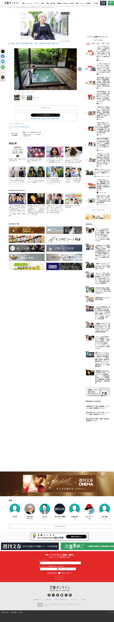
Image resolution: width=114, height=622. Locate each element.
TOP (10, 7)
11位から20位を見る (98, 210)
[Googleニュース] (61, 595)
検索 (97, 3)
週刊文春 (52, 3)
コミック (82, 3)
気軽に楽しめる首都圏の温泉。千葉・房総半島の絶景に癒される (35, 43)
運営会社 (84, 599)
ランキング (29, 3)
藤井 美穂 (100, 190)
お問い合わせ (48, 599)
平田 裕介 (100, 88)
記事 (18, 7)
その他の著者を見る (60, 526)
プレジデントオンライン (103, 204)
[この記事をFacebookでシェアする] (2, 56)
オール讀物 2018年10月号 (18, 123)
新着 (23, 3)
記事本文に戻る (45, 107)
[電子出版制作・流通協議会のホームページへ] (40, 605)
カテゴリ (36, 3)
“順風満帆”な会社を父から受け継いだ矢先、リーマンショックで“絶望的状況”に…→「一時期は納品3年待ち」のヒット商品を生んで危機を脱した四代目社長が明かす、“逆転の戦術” (36, 210)
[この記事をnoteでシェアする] (2, 73)
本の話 (20, 612)
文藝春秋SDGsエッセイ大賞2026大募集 (72, 207)
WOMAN (65, 3)
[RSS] (70, 595)
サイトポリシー (74, 599)
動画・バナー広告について (61, 599)
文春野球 (88, 3)
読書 (77, 3)
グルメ (15, 126)
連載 (47, 3)
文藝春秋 (59, 3)
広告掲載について (38, 599)
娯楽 (23, 126)
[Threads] (57, 595)
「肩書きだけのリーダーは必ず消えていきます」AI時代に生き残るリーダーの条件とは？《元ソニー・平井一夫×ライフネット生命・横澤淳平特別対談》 (54, 209)
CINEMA (71, 3)
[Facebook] (49, 595)
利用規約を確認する (52, 573)
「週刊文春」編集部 (102, 192)
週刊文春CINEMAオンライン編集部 (102, 176)
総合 (101, 40)
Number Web (5, 612)
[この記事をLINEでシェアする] (2, 67)
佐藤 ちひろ (101, 60)
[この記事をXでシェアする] (2, 51)
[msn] (66, 595)
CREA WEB (14, 612)
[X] (53, 595)
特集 (42, 3)
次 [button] (80, 69)
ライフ (13, 7)
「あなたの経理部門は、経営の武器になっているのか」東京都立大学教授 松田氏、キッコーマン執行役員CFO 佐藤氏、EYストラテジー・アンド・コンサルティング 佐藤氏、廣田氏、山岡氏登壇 (17, 211)
